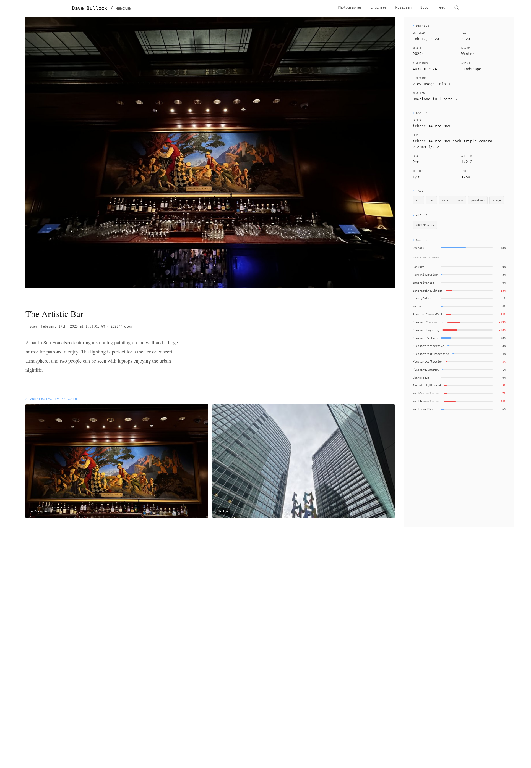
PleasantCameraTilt (427, 314)
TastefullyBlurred (427, 385)
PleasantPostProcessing (431, 353)
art (418, 200)
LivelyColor (422, 298)
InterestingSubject (427, 290)
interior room (452, 200)
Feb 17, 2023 (426, 39)
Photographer (350, 7)
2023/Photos (121, 326)
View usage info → (431, 84)
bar (431, 200)
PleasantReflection (427, 361)
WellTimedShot (423, 409)
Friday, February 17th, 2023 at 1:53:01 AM (65, 326)
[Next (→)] (358, 158)
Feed (441, 7)
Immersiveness (423, 282)
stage (497, 200)
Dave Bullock (101, 8)
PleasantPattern (425, 338)
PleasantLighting (426, 330)
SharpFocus (421, 377)
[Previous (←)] (62, 158)
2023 (465, 39)
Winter (468, 54)
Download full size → (435, 99)
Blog (424, 7)
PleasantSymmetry (426, 369)
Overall (418, 247)
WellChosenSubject (427, 393)
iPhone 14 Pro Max (431, 126)
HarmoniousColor (425, 274)
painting (478, 200)
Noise (417, 306)
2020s (418, 54)
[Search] (456, 8)
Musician (403, 7)
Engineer (379, 7)
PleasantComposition (428, 322)
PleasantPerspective (428, 345)
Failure (418, 266)
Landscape (471, 69)
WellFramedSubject (427, 401)
